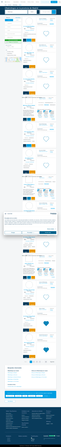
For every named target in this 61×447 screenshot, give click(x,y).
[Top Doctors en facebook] (19, 439)
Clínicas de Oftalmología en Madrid (38, 372)
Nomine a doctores (25, 427)
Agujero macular (10, 395)
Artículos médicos (49, 416)
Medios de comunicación (50, 415)
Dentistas (37, 1)
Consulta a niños (10, 51)
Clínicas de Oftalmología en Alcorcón (38, 374)
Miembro (8, 439)
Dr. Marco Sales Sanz (52, 115)
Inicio (6, 4)
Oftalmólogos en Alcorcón (12, 374)
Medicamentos (48, 418)
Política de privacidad (9, 421)
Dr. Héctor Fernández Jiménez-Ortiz (52, 194)
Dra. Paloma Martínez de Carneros (52, 273)
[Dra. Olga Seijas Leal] (29, 47)
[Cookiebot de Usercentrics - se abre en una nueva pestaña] (51, 214)
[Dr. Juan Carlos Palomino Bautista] (29, 74)
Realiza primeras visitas (11, 55)
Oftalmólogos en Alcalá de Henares (14, 377)
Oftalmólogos (15, 4)
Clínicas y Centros (31, 1)
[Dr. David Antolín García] (29, 205)
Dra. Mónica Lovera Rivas (46, 273)
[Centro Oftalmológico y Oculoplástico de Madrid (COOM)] (29, 179)
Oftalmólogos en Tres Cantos (13, 381)
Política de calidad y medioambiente (12, 428)
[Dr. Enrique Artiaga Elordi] (29, 311)
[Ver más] (34, 19)
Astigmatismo (31, 395)
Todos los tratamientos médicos (37, 418)
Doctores (9, 4)
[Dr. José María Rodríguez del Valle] (29, 21)
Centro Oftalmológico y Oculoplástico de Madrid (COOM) (29, 184)
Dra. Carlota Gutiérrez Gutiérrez (40, 273)
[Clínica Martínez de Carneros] (29, 258)
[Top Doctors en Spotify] (22, 442)
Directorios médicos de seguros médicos (38, 413)
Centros (17, 20)
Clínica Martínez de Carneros (29, 263)
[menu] (2, 2)
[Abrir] (20, 23)
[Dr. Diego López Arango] (29, 284)
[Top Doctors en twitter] (26, 439)
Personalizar (29, 232)
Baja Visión (39, 395)
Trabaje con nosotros (25, 420)
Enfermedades (23, 1)
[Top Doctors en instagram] (21, 439)
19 (45, 361)
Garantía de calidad (9, 416)
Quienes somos (8, 413)
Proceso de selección (9, 418)
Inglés (52, 423)
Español (47, 423)
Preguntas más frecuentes (36, 416)
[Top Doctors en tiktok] (19, 442)
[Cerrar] (54, 393)
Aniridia (24, 395)
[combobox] (17, 12)
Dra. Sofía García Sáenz (40, 194)
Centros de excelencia (25, 416)
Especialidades (16, 1)
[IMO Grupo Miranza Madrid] (29, 100)
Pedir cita (40, 117)
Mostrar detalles (50, 228)
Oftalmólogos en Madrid (12, 372)
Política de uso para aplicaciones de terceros (13, 426)
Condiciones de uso (9, 423)
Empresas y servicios (25, 418)
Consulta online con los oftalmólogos (14, 386)
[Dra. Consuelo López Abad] (29, 126)
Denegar (13, 232)
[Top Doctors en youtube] (28, 439)
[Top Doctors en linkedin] (23, 439)
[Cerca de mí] (38, 12)
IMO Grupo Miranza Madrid (29, 105)
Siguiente (52, 361)
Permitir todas (48, 232)
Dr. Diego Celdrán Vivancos (40, 115)
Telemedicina (9, 53)
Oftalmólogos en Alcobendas (13, 379)
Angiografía (18, 395)
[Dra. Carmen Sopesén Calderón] (29, 337)
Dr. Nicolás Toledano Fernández (46, 194)
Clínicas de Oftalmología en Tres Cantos (39, 377)
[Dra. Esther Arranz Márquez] (29, 153)
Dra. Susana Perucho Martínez (46, 115)
